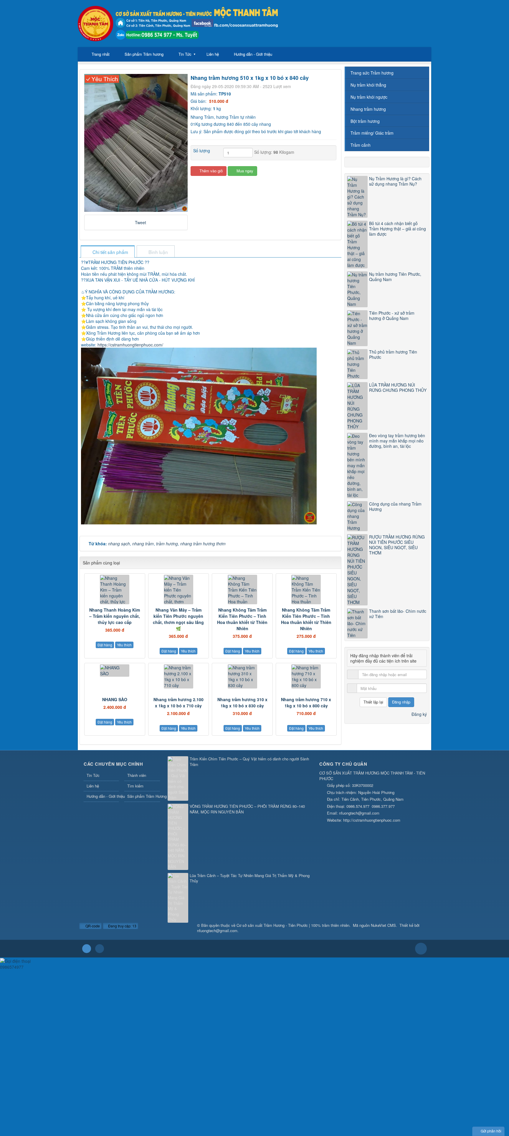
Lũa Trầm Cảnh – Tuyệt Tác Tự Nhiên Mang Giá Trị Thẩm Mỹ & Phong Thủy (250, 878)
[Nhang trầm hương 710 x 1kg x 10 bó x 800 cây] (306, 676)
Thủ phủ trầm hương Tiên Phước (393, 354)
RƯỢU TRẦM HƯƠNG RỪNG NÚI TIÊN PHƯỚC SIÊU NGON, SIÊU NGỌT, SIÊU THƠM (397, 544)
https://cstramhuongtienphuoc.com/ (130, 345)
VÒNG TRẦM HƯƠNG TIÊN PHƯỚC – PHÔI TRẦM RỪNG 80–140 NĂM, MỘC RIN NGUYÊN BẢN (247, 809)
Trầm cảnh (361, 145)
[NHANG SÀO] (115, 670)
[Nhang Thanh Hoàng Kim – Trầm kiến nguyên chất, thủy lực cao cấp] (115, 589)
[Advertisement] (176, 1011)
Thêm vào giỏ (210, 171)
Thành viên (136, 775)
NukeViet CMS (383, 925)
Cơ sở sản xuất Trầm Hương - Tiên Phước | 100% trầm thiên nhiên (293, 925)
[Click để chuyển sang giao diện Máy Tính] (99, 948)
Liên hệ (212, 54)
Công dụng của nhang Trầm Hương (395, 506)
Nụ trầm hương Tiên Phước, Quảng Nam (395, 276)
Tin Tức (185, 54)
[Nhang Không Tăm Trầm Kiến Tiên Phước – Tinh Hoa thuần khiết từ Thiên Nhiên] (242, 589)
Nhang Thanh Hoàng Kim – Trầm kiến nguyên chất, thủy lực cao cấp (114, 616)
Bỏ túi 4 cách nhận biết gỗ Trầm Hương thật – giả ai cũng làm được (397, 229)
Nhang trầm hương (368, 109)
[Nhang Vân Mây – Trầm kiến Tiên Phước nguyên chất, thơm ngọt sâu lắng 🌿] (179, 589)
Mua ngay (244, 171)
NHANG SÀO (114, 699)
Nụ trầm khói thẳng (368, 85)
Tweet (140, 222)
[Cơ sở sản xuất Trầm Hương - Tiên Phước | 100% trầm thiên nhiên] (178, 23)
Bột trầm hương (365, 121)
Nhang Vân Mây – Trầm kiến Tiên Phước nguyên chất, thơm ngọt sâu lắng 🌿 (178, 619)
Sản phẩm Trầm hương (144, 54)
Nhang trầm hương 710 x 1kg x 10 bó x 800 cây (306, 702)
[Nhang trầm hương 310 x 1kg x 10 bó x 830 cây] (242, 676)
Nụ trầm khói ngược (369, 97)
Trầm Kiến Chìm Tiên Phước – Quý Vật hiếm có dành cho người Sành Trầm (249, 761)
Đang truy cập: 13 (121, 925)
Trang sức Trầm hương (372, 73)
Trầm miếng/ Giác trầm (372, 133)
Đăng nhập (401, 702)
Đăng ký (419, 714)
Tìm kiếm (135, 786)
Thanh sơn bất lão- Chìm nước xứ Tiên (397, 613)
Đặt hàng (104, 644)
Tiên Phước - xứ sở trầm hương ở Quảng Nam (391, 315)
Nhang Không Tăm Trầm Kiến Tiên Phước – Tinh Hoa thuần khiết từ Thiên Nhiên (242, 619)
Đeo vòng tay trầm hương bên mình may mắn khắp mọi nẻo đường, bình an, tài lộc (397, 441)
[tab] (107, 252)
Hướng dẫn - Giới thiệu (253, 54)
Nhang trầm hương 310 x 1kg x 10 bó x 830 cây (242, 702)
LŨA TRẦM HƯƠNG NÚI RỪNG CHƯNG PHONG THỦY (398, 387)
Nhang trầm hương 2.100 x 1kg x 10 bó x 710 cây (178, 702)
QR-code (92, 925)
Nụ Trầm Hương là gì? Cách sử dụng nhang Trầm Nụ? (395, 181)
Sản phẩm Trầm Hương (143, 796)
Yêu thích (124, 644)
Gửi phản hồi (491, 1130)
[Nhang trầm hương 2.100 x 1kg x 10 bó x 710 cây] (179, 676)
